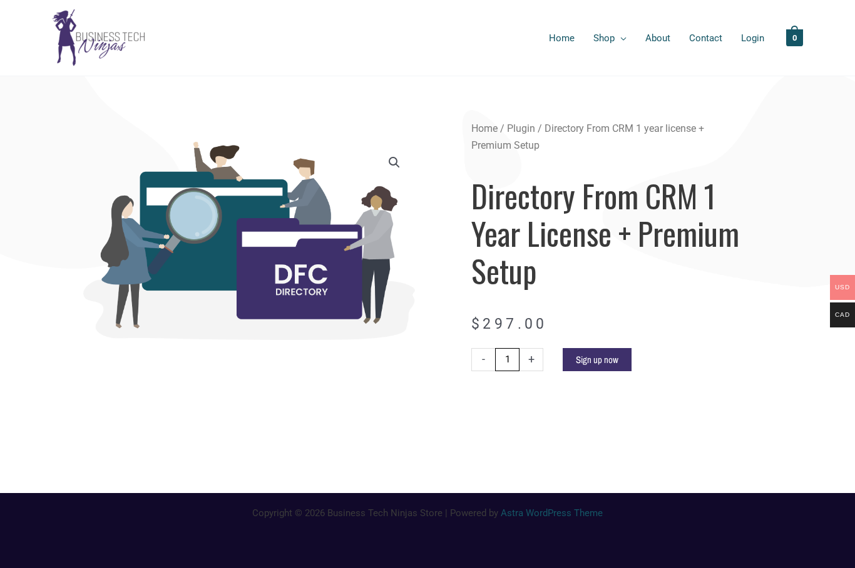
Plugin (521, 128)
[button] (394, 162)
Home (562, 38)
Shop (604, 38)
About (657, 38)
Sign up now (597, 359)
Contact (705, 38)
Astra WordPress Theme (552, 513)
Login (752, 38)
